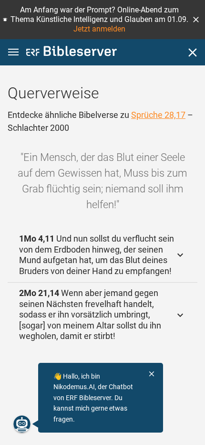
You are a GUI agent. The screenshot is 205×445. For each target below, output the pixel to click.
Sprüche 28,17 (158, 115)
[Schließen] (192, 52)
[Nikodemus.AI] (22, 424)
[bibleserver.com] (71, 52)
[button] (196, 19)
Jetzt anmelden (99, 28)
